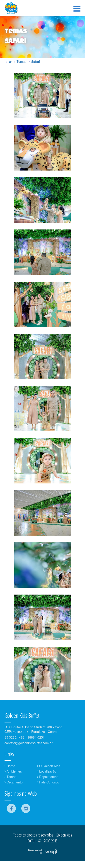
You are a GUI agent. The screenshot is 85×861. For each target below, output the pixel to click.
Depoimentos (48, 776)
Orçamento (14, 782)
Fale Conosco (48, 782)
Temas (21, 61)
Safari (35, 61)
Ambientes (14, 771)
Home (10, 765)
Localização (47, 771)
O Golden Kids (49, 765)
